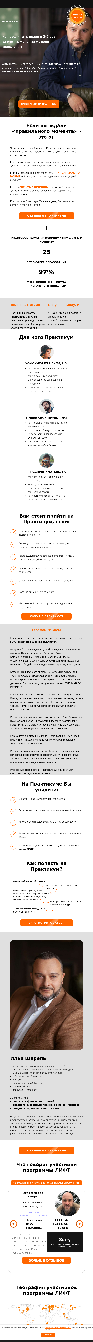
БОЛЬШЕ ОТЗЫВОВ (46, 1260)
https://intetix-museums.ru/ (33, 1212)
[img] (13, 1224)
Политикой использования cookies (58, 1328)
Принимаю (48, 1335)
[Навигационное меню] (89, 4)
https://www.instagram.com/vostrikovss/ (32, 1215)
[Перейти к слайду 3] (46, 1269)
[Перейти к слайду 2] (44, 1269)
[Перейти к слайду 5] (51, 1269)
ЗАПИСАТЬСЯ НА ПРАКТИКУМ (38, 104)
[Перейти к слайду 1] (41, 1269)
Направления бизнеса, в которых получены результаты (46, 1182)
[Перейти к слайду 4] (49, 1269)
